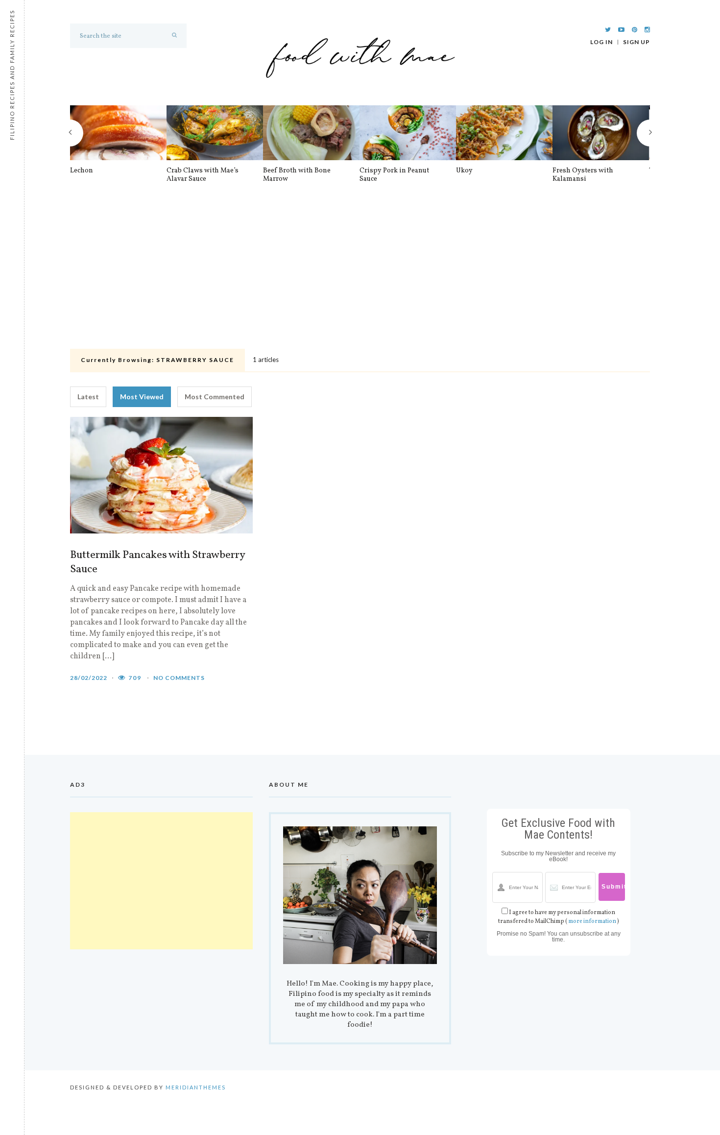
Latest (88, 396)
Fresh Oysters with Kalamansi (582, 175)
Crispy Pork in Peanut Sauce (394, 175)
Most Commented (214, 396)
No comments (179, 677)
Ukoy (464, 171)
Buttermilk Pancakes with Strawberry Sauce (157, 563)
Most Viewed (142, 396)
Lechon (81, 171)
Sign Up (636, 42)
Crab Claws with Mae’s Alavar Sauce (203, 175)
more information (592, 921)
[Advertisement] (360, 271)
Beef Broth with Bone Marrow (297, 175)
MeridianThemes (196, 1087)
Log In (601, 42)
